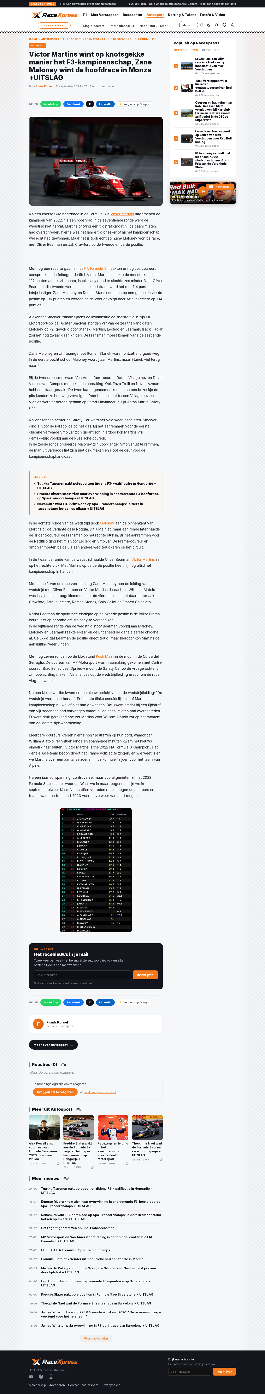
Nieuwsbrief (90, 1385)
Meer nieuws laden (96, 1338)
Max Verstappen (105, 15)
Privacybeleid (111, 1385)
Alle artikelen (54, 25)
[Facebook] (41, 1377)
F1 (85, 15)
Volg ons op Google (136, 104)
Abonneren (223, 186)
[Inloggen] (232, 25)
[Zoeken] (216, 25)
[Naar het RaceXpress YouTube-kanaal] (203, 193)
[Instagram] (51, 1377)
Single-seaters (95, 26)
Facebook (73, 104)
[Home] (54, 15)
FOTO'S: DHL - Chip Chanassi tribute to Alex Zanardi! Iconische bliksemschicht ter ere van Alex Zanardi (162, 3)
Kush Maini (105, 656)
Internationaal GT (123, 26)
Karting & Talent (182, 15)
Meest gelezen (186, 50)
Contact (73, 1385)
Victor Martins (122, 214)
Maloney (107, 523)
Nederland (148, 26)
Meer (165, 26)
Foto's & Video (212, 15)
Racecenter (132, 15)
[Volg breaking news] (201, 25)
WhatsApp (50, 104)
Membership (37, 1385)
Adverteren (57, 1385)
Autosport (155, 15)
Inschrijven (145, 975)
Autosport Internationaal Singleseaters (97, 39)
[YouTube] (31, 1377)
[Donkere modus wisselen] (208, 25)
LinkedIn (105, 104)
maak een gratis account (100, 1092)
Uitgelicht (210, 50)
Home (33, 39)
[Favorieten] (224, 25)
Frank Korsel (44, 86)
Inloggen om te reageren (55, 1092)
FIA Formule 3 (146, 39)
